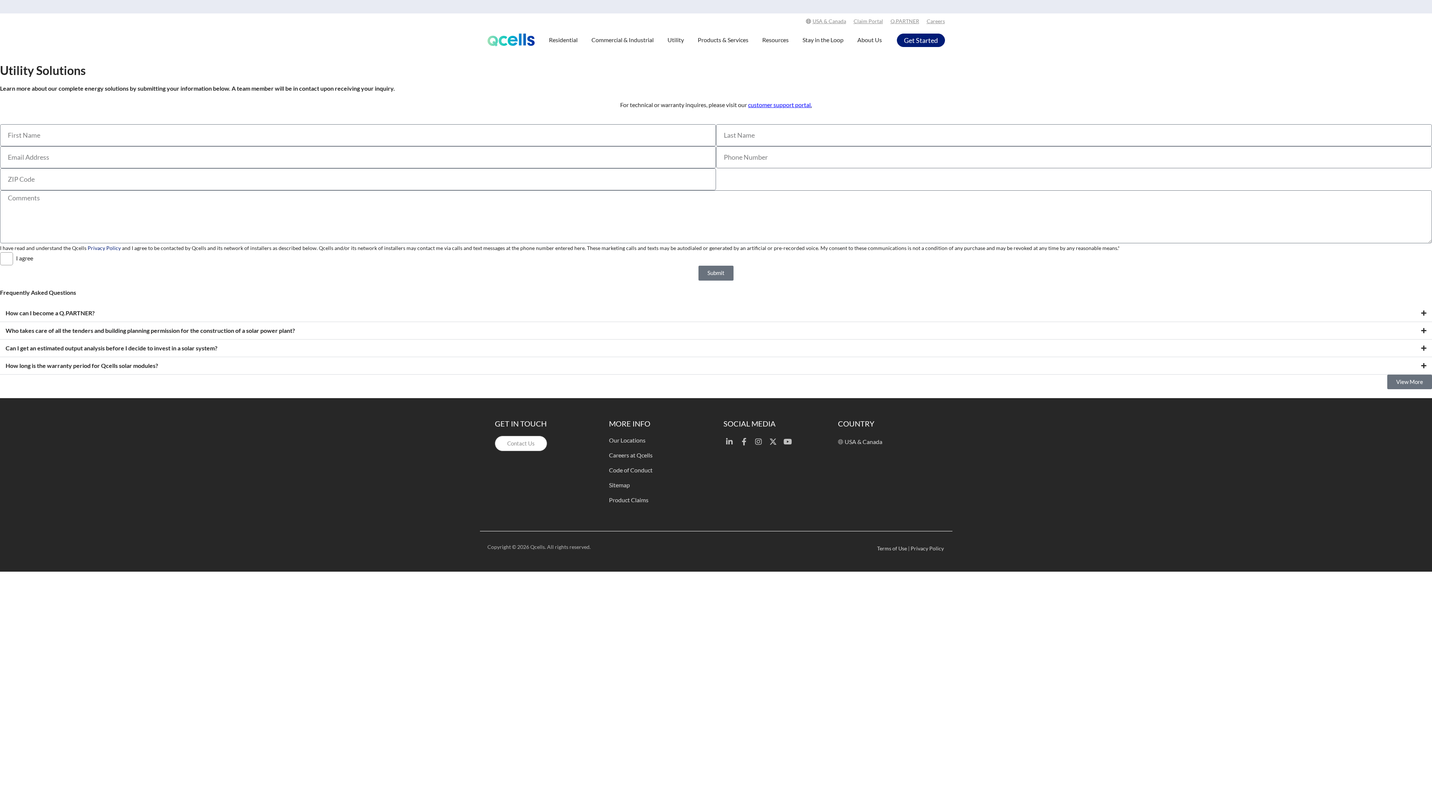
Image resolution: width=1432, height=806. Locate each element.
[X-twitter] (773, 442)
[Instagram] (758, 442)
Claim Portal (868, 21)
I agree (24, 258)
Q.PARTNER (905, 21)
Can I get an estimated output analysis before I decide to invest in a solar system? (111, 348)
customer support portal (779, 104)
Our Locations (627, 440)
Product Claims (629, 499)
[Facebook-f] (744, 442)
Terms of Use (892, 548)
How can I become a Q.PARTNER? (50, 312)
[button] (716, 313)
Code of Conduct (631, 470)
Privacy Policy (104, 248)
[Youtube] (788, 442)
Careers (936, 21)
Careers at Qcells (631, 455)
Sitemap (619, 484)
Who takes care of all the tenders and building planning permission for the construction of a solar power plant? (150, 330)
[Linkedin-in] (729, 442)
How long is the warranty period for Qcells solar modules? (82, 365)
